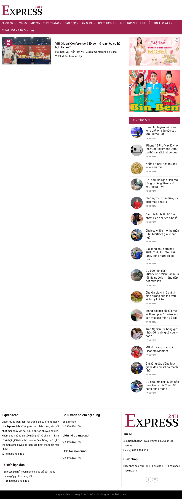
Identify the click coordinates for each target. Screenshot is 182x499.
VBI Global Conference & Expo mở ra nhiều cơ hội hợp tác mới (88, 45)
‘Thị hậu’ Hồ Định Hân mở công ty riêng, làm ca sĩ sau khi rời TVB (162, 183)
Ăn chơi (86, 23)
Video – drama (29, 23)
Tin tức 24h (162, 23)
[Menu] (33, 30)
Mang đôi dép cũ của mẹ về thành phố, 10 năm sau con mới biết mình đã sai (162, 314)
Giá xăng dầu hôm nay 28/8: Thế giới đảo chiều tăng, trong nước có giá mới (161, 254)
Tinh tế (145, 23)
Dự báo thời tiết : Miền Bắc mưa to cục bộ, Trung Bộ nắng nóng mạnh (162, 385)
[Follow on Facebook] (148, 479)
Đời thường (106, 23)
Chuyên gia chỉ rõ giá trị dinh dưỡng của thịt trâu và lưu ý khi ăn (161, 296)
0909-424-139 (140, 450)
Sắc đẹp (70, 23)
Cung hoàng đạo (14, 30)
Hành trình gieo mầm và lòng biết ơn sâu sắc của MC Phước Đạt (161, 131)
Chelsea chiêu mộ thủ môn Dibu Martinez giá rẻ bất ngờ (162, 234)
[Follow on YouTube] (155, 479)
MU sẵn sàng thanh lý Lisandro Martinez (159, 349)
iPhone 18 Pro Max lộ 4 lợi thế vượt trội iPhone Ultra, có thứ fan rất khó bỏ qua (162, 149)
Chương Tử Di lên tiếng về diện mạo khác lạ (162, 200)
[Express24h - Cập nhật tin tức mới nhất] (22, 10)
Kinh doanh (128, 23)
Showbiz (8, 23)
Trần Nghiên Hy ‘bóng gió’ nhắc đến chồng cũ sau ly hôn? (162, 332)
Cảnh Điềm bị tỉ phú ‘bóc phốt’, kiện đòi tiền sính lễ (161, 216)
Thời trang (51, 23)
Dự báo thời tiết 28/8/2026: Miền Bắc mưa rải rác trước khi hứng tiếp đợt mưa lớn (162, 276)
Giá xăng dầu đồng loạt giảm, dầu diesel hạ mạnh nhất (162, 367)
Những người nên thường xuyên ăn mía (161, 165)
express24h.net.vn (67, 494)
